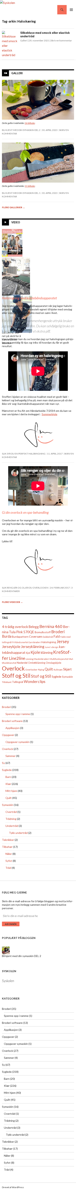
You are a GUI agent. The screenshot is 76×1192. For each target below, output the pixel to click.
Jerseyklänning (32, 646)
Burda (6, 636)
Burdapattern (20, 636)
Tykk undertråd (18, 832)
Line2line (17, 658)
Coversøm (35, 636)
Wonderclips (34, 681)
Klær (8, 783)
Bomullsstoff (43, 632)
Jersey (63, 641)
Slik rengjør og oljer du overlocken (25, 587)
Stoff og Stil (16, 675)
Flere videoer (12, 602)
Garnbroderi (34, 642)
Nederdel (22, 662)
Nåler (8, 853)
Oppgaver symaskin (17, 742)
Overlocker (31, 669)
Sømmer (10, 756)
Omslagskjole (53, 662)
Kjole (35, 652)
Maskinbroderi (41, 659)
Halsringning (48, 642)
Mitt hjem (11, 790)
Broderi (58, 631)
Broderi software (12, 721)
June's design (51, 647)
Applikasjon (12, 728)
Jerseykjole (11, 646)
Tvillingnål (17, 682)
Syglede (56, 676)
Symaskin (67, 676)
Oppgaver (8, 735)
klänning (47, 652)
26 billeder (30, 123)
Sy (3, 762)
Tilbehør (7, 846)
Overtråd (11, 811)
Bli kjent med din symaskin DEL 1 (21, 193)
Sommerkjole (49, 414)
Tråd (8, 867)
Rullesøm (58, 669)
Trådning (10, 818)
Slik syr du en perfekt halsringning (23, 453)
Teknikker (8, 839)
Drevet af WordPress (13, 1187)
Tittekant (6, 682)
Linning (29, 658)
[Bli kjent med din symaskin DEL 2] (6, 950)
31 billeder (30, 186)
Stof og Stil (41, 676)
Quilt (49, 669)
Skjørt (67, 669)
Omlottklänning (36, 662)
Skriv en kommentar (61, 40)
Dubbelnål (48, 637)
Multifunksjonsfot (59, 659)
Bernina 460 (50, 626)
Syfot (8, 860)
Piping (41, 669)
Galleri (23, 40)
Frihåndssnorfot (20, 642)
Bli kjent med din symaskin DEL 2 (21, 130)
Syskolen (9, 971)
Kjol (28, 652)
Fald (57, 636)
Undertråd (11, 825)
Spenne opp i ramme (17, 714)
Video (15, 222)
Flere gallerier (13, 207)
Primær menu (71, 9)
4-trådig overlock (15, 626)
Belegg (34, 627)
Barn (8, 776)
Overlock (13, 668)
